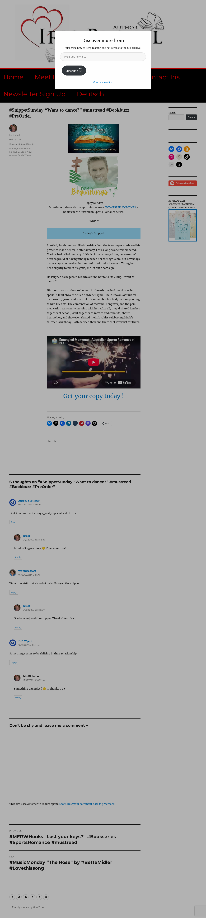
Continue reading (103, 82)
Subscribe (72, 70)
